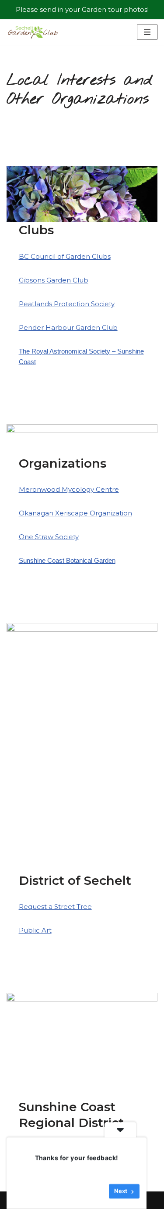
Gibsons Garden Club (53, 280)
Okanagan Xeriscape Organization (75, 513)
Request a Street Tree (55, 906)
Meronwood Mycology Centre (69, 489)
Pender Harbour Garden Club (68, 327)
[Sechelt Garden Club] (33, 32)
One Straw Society (49, 537)
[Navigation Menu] (147, 32)
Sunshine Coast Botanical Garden (67, 560)
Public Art (35, 930)
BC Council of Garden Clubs (65, 256)
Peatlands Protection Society (67, 304)
